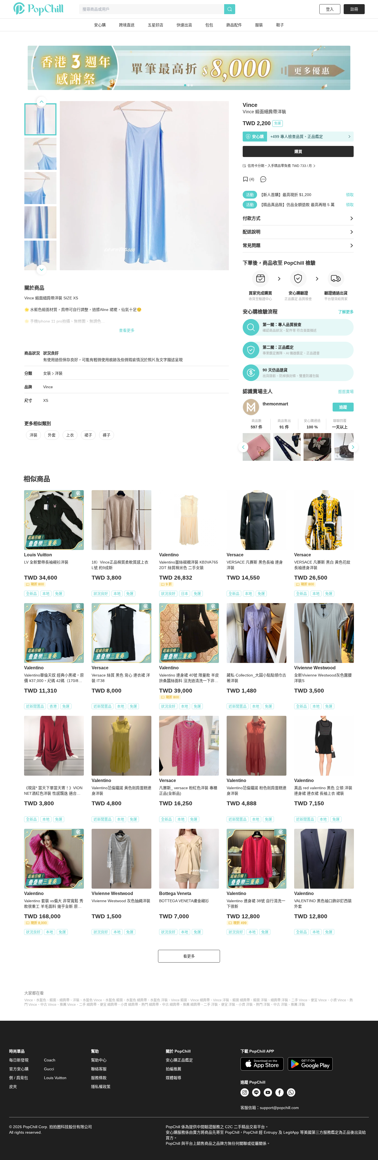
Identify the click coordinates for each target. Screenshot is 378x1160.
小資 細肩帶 (129, 1005)
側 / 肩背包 (18, 1078)
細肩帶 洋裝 (279, 1000)
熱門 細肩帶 (150, 1005)
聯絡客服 (99, 1069)
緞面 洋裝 (260, 1000)
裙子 (88, 435)
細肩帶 (64, 1000)
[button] (257, 424)
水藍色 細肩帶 (136, 1000)
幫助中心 (99, 1060)
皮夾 (13, 1086)
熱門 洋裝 (263, 1005)
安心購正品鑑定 (179, 1060)
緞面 (53, 1000)
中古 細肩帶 (171, 1005)
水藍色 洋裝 (159, 1000)
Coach (49, 1060)
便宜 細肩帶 (108, 1005)
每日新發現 (19, 1060)
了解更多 (346, 312)
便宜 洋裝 (228, 1005)
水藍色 (41, 1000)
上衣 (70, 435)
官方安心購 (19, 1069)
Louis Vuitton (55, 1078)
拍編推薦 (173, 1069)
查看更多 (126, 330)
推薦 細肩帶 (191, 1005)
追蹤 (343, 407)
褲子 (106, 435)
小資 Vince (338, 1000)
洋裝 (59, 373)
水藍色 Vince (92, 1000)
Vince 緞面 (179, 1000)
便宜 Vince (319, 1000)
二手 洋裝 (211, 1005)
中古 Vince (48, 1005)
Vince (48, 387)
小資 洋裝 (246, 1005)
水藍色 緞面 (114, 1000)
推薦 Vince (68, 1005)
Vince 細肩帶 (200, 1000)
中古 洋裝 (280, 1005)
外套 (52, 435)
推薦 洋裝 (298, 1005)
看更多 (189, 956)
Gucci (49, 1069)
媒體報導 (173, 1078)
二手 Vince (299, 1000)
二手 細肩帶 (88, 1005)
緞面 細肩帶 (241, 1000)
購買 (298, 151)
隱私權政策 (100, 1086)
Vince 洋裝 (221, 1000)
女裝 (47, 373)
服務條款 (99, 1078)
